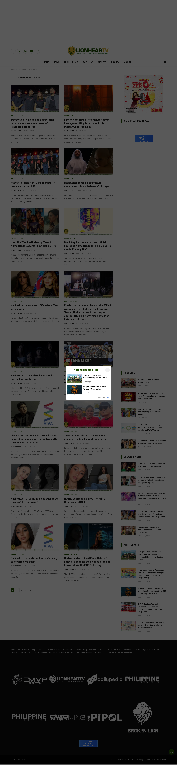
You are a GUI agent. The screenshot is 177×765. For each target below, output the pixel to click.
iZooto (108, 397)
